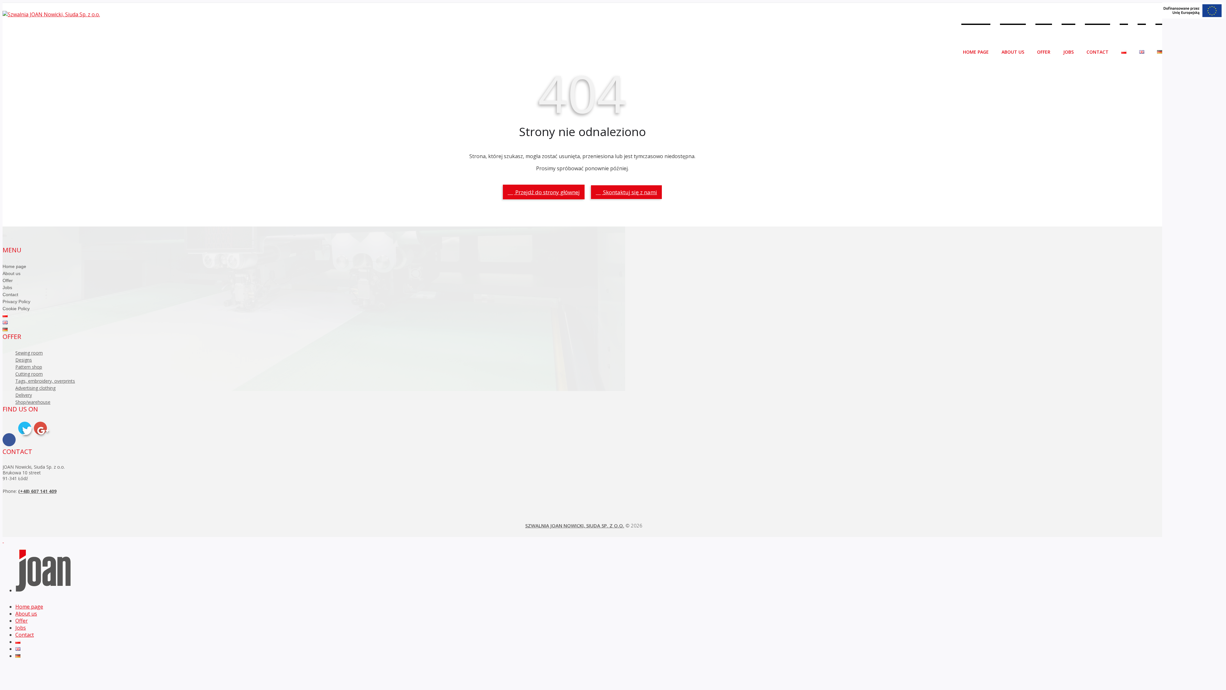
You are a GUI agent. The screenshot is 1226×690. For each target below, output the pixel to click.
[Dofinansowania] (1192, 16)
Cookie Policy (16, 308)
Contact (1097, 52)
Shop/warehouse (32, 402)
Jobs (1068, 52)
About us (1013, 52)
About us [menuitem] (26, 613)
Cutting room (29, 374)
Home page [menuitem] (29, 606)
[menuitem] (17, 641)
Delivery (23, 395)
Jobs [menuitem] (20, 627)
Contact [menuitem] (24, 634)
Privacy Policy (16, 301)
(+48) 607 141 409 (37, 491)
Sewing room (29, 353)
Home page (976, 52)
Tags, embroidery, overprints (45, 381)
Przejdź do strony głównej (547, 192)
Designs (23, 360)
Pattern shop (28, 367)
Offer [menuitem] (21, 620)
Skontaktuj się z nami (629, 192)
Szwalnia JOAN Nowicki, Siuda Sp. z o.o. (574, 525)
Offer (1043, 52)
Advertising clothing (35, 388)
